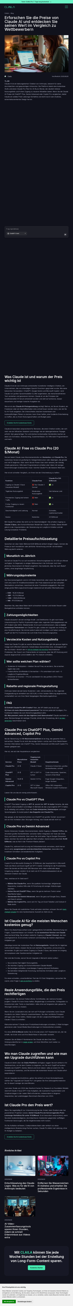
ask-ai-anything (26, 981)
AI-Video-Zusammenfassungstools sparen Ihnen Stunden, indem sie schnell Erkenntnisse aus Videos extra (18, 1230)
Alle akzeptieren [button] (9, 1301)
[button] (36, 1)
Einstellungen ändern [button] (25, 1301)
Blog (12, 13)
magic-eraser (28, 1042)
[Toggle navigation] (66, 7)
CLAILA (7, 13)
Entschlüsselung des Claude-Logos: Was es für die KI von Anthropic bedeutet (20, 1186)
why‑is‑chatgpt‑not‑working (38, 650)
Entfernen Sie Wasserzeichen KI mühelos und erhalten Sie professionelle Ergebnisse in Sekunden (53, 1187)
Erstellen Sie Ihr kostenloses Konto (19, 423)
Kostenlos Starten (36, 1268)
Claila (10, 76)
